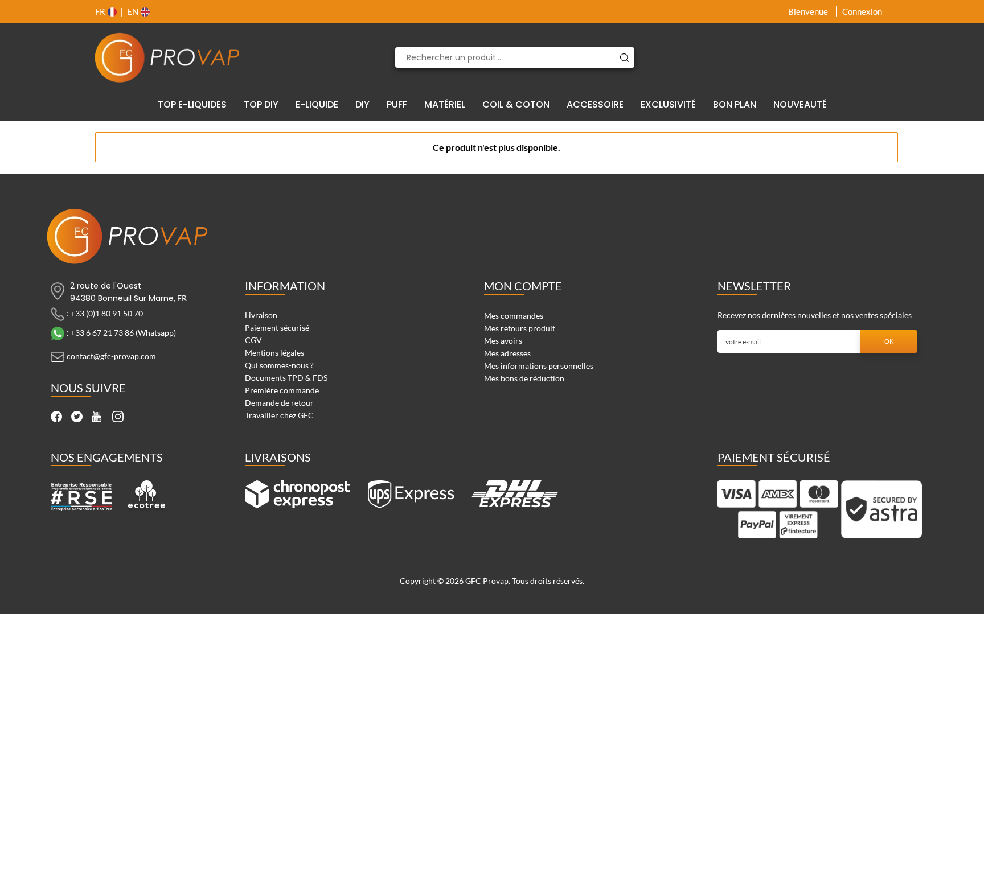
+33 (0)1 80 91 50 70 (107, 313)
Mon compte (523, 286)
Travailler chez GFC (279, 415)
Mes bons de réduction (524, 378)
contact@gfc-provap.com (111, 356)
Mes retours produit (519, 328)
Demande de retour (279, 402)
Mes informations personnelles (538, 365)
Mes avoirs (503, 340)
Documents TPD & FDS (286, 377)
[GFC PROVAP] (167, 57)
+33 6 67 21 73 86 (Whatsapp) (123, 332)
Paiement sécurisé (277, 327)
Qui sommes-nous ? (279, 365)
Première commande (282, 390)
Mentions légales (274, 352)
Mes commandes (513, 315)
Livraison (261, 315)
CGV (253, 340)
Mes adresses (507, 353)
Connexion (862, 11)
